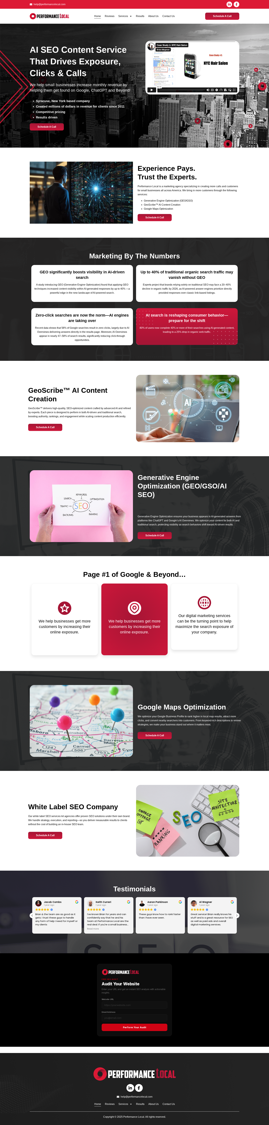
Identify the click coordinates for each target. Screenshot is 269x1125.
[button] (192, 67)
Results (140, 16)
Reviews (109, 16)
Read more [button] (41, 929)
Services (123, 16)
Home (97, 16)
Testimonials (134, 889)
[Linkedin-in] (229, 4)
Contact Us (168, 16)
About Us (153, 16)
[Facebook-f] (236, 4)
